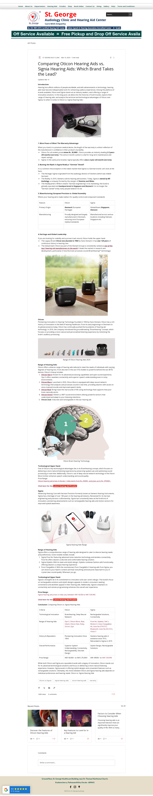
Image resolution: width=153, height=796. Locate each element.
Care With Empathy (55, 23)
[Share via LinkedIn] (49, 688)
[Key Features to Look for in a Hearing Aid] (77, 718)
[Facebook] (70, 787)
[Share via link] (54, 688)
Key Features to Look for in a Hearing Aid (76, 731)
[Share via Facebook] (39, 688)
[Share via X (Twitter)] (44, 688)
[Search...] (130, 14)
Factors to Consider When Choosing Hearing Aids (109, 714)
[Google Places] (79, 787)
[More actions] (114, 57)
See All (123, 706)
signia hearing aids (62, 680)
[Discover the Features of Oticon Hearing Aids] (43, 718)
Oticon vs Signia (45, 680)
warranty (93, 680)
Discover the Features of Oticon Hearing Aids (41, 731)
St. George (61, 14)
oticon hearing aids (79, 680)
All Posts (32, 43)
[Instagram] (74, 787)
